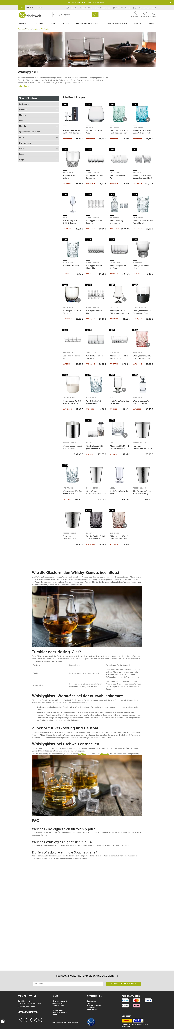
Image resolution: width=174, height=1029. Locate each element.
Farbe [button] (21, 137)
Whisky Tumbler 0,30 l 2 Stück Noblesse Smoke (95, 537)
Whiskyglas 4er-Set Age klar (95, 312)
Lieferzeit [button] (23, 109)
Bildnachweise (92, 1009)
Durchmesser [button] (25, 143)
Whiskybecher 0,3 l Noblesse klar (94, 402)
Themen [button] (137, 24)
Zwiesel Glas (115, 172)
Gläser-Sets (104, 754)
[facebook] (25, 1021)
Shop (21, 8)
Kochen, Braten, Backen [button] (87, 24)
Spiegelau (114, 308)
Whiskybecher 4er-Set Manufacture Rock (142, 312)
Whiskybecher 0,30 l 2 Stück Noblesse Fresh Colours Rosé (142, 357)
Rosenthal (90, 127)
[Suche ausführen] (95, 14)
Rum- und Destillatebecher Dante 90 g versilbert (142, 447)
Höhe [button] (21, 148)
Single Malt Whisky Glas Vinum (119, 492)
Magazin (30, 8)
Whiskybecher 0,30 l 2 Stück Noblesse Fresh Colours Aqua (142, 131)
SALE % (152, 24)
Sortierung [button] (24, 104)
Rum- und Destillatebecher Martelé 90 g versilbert (72, 537)
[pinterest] (35, 1021)
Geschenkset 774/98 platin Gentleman (94, 447)
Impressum (91, 1007)
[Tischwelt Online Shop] (30, 14)
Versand (75, 1022)
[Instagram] (30, 1021)
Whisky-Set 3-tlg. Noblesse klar (117, 222)
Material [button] (22, 126)
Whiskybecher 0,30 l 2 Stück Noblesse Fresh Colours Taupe (119, 537)
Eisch (65, 127)
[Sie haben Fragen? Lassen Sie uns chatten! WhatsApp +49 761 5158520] (20, 1021)
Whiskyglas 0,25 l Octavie (70, 176)
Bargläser (35, 29)
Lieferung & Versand (59, 1001)
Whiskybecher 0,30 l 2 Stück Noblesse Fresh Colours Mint (119, 131)
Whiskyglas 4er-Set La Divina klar (72, 312)
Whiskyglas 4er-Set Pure (117, 176)
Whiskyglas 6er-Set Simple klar (94, 267)
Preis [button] (21, 121)
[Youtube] (40, 1021)
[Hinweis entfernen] (170, 2)
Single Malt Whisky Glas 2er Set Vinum (119, 402)
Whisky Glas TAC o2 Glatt (94, 131)
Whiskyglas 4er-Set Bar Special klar (95, 176)
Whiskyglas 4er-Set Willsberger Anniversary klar (119, 312)
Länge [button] (21, 159)
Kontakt (55, 1014)
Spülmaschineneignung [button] (29, 132)
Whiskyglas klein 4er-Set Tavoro (95, 357)
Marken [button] (22, 24)
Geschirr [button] (39, 24)
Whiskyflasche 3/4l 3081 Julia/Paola (141, 402)
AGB (88, 1003)
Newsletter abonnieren (123, 984)
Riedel (112, 398)
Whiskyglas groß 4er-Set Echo (118, 267)
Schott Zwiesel (92, 172)
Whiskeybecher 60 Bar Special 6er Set (119, 357)
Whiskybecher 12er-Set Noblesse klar (72, 492)
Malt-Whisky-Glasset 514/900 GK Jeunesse (71, 131)
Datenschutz (91, 1001)
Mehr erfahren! (24, 86)
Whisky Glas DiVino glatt (141, 267)
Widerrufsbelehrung (94, 1005)
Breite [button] (21, 154)
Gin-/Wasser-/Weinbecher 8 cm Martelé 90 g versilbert (143, 492)
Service (40, 8)
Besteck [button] (53, 24)
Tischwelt (21, 29)
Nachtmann (115, 127)
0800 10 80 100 (26, 1001)
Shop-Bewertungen (59, 1012)
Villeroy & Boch (69, 172)
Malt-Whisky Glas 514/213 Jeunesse (70, 222)
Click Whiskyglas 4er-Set (72, 357)
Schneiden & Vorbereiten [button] (116, 24)
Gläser (28, 29)
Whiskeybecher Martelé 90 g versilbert (72, 447)
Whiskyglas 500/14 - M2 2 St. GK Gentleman (119, 447)
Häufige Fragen (57, 1010)
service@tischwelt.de (27, 1007)
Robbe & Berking (69, 443)
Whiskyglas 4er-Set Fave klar (94, 222)
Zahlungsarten (57, 1003)
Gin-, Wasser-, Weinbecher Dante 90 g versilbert (96, 492)
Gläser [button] (66, 24)
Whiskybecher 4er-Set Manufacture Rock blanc (72, 402)
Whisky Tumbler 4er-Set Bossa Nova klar (143, 222)
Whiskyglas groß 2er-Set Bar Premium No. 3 (142, 176)
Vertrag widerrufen (28, 1012)
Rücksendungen (58, 1005)
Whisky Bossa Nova (71, 266)
